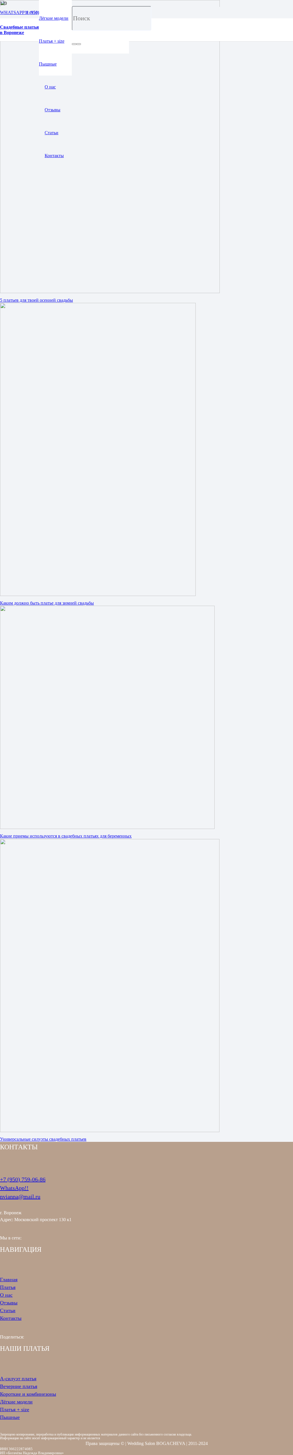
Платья (7, 1287)
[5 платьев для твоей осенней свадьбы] (110, 291)
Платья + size (14, 1409)
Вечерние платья (18, 1386)
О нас (6, 1295)
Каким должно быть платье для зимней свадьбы (47, 603)
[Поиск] (74, 44)
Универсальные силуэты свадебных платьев (43, 1139)
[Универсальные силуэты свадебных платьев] (109, 1130)
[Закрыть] (78, 44)
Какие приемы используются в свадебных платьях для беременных (66, 836)
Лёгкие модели (16, 1402)
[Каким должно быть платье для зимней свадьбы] (98, 594)
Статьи (7, 1310)
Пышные (10, 1417)
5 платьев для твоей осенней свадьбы (36, 300)
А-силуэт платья (18, 1378)
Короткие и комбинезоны (28, 1394)
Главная (8, 1279)
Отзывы (8, 1303)
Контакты (10, 1318)
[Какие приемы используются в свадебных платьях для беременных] (107, 827)
